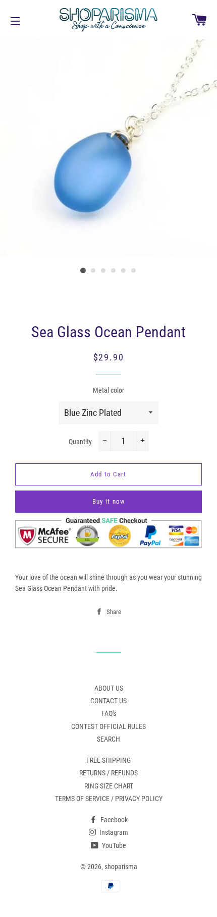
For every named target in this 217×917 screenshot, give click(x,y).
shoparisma (120, 867)
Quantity (80, 442)
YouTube (113, 845)
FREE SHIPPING (108, 760)
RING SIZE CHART (108, 786)
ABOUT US (108, 688)
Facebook (113, 820)
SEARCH (108, 739)
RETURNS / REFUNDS (108, 773)
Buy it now (108, 501)
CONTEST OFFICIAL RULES (108, 726)
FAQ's (108, 713)
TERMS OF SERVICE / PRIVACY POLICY (108, 798)
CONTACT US (108, 701)
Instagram (113, 832)
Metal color (108, 390)
